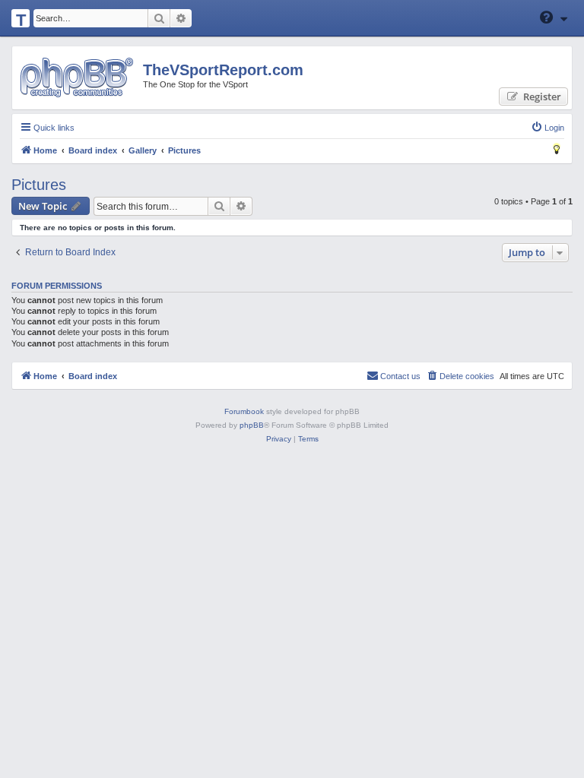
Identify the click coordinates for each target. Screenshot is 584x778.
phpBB (252, 425)
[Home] (76, 77)
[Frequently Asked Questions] (547, 17)
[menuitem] (547, 128)
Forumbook (244, 411)
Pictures (38, 184)
